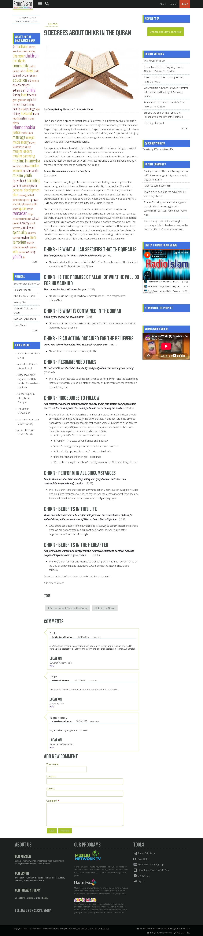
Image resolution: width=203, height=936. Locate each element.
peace (33, 185)
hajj (28, 100)
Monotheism (18, 147)
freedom (32, 95)
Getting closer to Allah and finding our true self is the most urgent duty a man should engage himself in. (166, 175)
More (34, 261)
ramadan (20, 213)
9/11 (15, 46)
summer (16, 238)
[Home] (23, 5)
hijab (38, 109)
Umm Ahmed (20, 325)
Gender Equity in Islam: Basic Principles (26, 398)
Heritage (30, 108)
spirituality (20, 232)
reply (51, 665)
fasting (16, 95)
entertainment (21, 85)
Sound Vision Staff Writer (27, 283)
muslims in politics (21, 166)
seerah (16, 223)
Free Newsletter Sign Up (150, 864)
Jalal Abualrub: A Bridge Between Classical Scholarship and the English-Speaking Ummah (166, 92)
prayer (34, 199)
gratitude (22, 100)
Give (184, 4)
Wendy (33, 247)
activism (23, 46)
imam (35, 113)
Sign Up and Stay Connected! (165, 31)
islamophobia (24, 127)
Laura (30, 133)
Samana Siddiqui (22, 289)
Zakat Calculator (146, 853)
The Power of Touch (154, 60)
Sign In (141, 881)
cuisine (16, 71)
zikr (23, 257)
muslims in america (26, 161)
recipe (31, 214)
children (31, 55)
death (36, 71)
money (32, 142)
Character (19, 56)
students (32, 233)
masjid (30, 137)
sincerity (24, 223)
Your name (52, 764)
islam (24, 118)
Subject (50, 788)
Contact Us (143, 875)
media (17, 142)
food (24, 95)
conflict (32, 66)
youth (17, 256)
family (30, 89)
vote (23, 247)
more (35, 330)
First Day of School (154, 123)
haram (16, 104)
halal (33, 99)
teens (33, 237)
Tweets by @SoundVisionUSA (158, 149)
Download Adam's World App (153, 870)
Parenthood (19, 180)
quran (23, 208)
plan (15, 194)
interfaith (17, 118)
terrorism (19, 242)
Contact (173, 4)
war (27, 247)
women (22, 252)
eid (29, 80)
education (20, 80)
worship (31, 251)
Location (51, 776)
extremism (19, 90)
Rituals (28, 219)
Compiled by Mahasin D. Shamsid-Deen (70, 109)
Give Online (143, 859)
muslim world (30, 170)
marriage (19, 137)
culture (23, 71)
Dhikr (53, 633)
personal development (26, 190)
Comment (52, 800)
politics (27, 200)
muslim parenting (24, 156)
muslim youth (22, 175)
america (24, 51)
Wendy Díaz (20, 302)
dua (35, 76)
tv (33, 243)
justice (17, 132)
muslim (28, 147)
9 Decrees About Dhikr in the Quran (68, 608)
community (21, 65)
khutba (24, 133)
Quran (53, 24)
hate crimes (27, 104)
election (35, 81)
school (35, 218)
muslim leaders (22, 151)
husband (26, 113)
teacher (25, 237)
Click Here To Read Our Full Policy (31, 898)
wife (15, 251)
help (23, 109)
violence (16, 247)
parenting (33, 180)
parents (17, 185)
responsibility (19, 219)
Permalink (96, 637)
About (163, 4)
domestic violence (23, 75)
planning (22, 195)
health (16, 108)
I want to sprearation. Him (157, 185)
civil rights (19, 60)
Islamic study (58, 718)
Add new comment (54, 583)
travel (29, 243)
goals (15, 100)
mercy (25, 142)
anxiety (32, 51)
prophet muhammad (22, 204)
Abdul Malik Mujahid (24, 296)
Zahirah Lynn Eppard (25, 318)
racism (30, 209)
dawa (29, 70)
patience (26, 186)
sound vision (28, 227)
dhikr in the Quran (105, 608)
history (16, 113)
